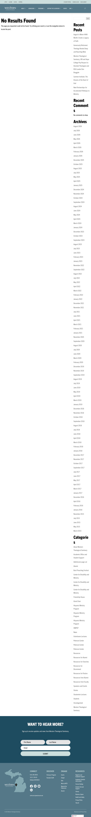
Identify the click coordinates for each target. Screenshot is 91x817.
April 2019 (77, 396)
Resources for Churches (81, 661)
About (23, 8)
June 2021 (77, 316)
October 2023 (78, 236)
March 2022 (77, 290)
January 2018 (78, 451)
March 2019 (77, 400)
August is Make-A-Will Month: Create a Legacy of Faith (81, 37)
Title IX (77, 803)
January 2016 (78, 510)
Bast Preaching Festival (81, 570)
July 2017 (77, 472)
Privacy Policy (79, 800)
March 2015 (77, 531)
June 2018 (77, 434)
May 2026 (77, 139)
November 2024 (79, 193)
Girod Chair (77, 601)
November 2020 (79, 337)
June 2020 (77, 354)
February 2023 (78, 257)
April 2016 (77, 501)
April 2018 (77, 438)
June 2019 (77, 387)
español (20, 1)
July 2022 (77, 278)
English (75, 815)
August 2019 (78, 379)
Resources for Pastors (81, 673)
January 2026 (78, 156)
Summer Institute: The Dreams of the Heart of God (81, 79)
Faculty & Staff (50, 778)
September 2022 (79, 269)
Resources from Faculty (81, 682)
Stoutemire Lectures (80, 694)
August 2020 (78, 345)
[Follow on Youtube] (39, 786)
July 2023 (77, 248)
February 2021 (78, 328)
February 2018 (78, 446)
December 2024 (79, 189)
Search (88, 18)
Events (65, 8)
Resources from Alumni (81, 677)
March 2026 (77, 147)
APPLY (6, 1)
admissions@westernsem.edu (36, 795)
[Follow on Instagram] (35, 786)
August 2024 (78, 206)
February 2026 (78, 151)
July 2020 (77, 349)
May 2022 (77, 282)
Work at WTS (64, 783)
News (75, 632)
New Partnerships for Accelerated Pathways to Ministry (82, 90)
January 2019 (78, 404)
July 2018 (77, 429)
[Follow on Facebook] (31, 786)
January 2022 (78, 299)
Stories (76, 690)
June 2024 (77, 210)
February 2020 (78, 362)
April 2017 (77, 484)
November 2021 (79, 307)
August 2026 (78, 126)
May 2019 (77, 392)
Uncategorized (78, 703)
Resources (77, 653)
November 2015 (79, 514)
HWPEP (76, 628)
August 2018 (78, 425)
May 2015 (77, 526)
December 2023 (79, 231)
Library (77, 791)
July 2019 (77, 383)
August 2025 (78, 168)
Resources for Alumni (80, 657)
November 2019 (79, 370)
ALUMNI (10, 1)
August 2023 (78, 244)
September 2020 (79, 341)
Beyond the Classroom (53, 8)
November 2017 (79, 459)
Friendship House (79, 597)
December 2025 (79, 160)
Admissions (31, 8)
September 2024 (79, 202)
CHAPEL (15, 1)
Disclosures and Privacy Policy (80, 811)
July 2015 (77, 518)
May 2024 (77, 215)
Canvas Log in (76, 1)
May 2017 (77, 480)
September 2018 (79, 421)
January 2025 (78, 185)
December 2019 (79, 366)
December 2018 (79, 408)
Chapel (62, 778)
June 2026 (77, 134)
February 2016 (78, 505)
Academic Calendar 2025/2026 (80, 780)
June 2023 (77, 252)
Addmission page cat (80, 562)
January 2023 (78, 261)
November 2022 (79, 265)
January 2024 (78, 227)
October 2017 (78, 463)
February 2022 (78, 295)
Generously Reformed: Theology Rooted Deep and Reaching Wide (81, 48)
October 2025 (78, 164)
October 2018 (78, 417)
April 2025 (77, 181)
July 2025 (77, 172)
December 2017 (79, 455)
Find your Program (51, 775)
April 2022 (77, 286)
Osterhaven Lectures (80, 636)
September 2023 (79, 240)
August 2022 (78, 274)
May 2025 (77, 177)
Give (70, 8)
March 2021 (77, 324)
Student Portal (67, 1)
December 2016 (79, 497)
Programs (41, 8)
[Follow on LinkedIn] (31, 790)
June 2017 (77, 476)
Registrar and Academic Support (80, 775)
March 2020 (77, 358)
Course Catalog (79, 784)
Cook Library (83, 1)
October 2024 (78, 198)
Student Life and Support (80, 787)
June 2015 (77, 522)
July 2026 (77, 130)
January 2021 (78, 333)
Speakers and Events (80, 686)
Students (76, 698)
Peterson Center (79, 640)
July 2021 (77, 311)
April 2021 (77, 320)
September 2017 (79, 467)
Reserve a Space (79, 794)
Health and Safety (80, 797)
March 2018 (77, 442)
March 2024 (77, 223)
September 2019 (79, 375)
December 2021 (79, 303)
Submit (45, 754)
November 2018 (79, 413)
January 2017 (78, 493)
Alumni (76, 566)
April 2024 (77, 219)
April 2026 (77, 143)
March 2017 (77, 488)
